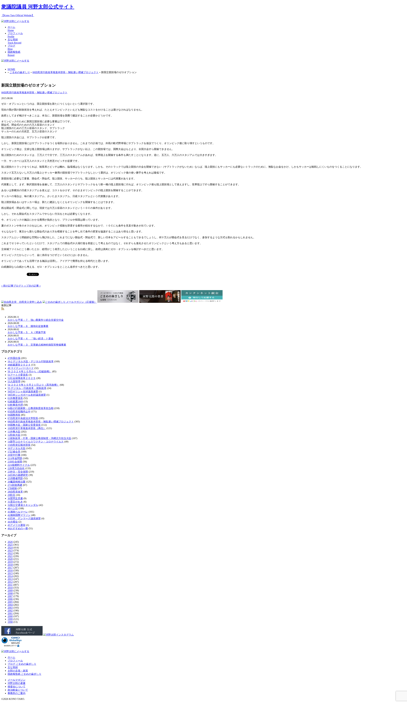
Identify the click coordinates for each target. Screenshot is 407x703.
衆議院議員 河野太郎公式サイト (37, 7)
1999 (10, 619)
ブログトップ (21, 285)
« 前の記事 (7, 285)
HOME (11, 69)
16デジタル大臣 (16, 448)
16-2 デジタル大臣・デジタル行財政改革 (31, 361)
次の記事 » (35, 285)
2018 (10, 564)
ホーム (11, 657)
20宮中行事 (14, 455)
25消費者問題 (15, 478)
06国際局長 (14, 415)
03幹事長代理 (15, 405)
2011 (10, 584)
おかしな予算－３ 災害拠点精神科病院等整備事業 (37, 344)
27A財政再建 (15, 485)
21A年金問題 (15, 458)
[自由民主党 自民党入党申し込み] (21, 302)
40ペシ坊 (13, 508)
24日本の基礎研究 (18, 475)
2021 (10, 556)
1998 (10, 622)
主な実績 (13, 667)
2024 (10, 547)
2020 (10, 559)
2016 (10, 570)
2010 (10, 587)
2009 (10, 590)
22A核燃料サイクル (19, 465)
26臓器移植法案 (16, 481)
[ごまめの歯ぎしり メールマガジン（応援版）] (70, 302)
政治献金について (18, 690)
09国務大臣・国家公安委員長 (24, 425)
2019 (10, 561)
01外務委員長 (15, 398)
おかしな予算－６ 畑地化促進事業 (28, 326)
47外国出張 (14, 358)
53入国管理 (14, 381)
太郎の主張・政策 (18, 670)
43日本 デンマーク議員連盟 (24, 518)
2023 (10, 550)
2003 (10, 607)
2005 (10, 602)
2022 (10, 553)
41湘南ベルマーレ (18, 511)
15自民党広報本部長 (19, 445)
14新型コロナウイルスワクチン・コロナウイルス (36, 441)
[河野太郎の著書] (160, 302)
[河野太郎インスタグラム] (58, 634)
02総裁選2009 (15, 401)
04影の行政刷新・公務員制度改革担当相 (30, 408)
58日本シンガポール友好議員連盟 (27, 394)
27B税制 (12, 488)
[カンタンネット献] (202, 302)
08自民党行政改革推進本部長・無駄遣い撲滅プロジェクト (65, 72)
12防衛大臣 (14, 435)
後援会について (16, 686)
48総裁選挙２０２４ (19, 364)
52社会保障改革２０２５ (22, 378)
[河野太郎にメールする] (15, 21)
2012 (10, 582)
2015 (10, 573)
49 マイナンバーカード (21, 368)
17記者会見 (14, 451)
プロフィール (15, 660)
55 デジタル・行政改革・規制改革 (27, 388)
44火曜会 (13, 521)
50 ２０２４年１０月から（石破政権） (30, 371)
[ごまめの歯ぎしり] (2, 309)
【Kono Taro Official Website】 (17, 15)
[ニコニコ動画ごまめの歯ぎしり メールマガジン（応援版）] (118, 302)
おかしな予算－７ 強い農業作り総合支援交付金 (36, 320)
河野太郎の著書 (16, 683)
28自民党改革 (15, 491)
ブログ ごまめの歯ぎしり (22, 664)
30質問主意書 (15, 498)
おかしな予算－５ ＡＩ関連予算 (27, 332)
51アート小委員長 (18, 374)
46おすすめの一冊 (18, 528)
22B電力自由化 (16, 468)
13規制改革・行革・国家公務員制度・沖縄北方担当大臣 (39, 438)
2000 (10, 616)
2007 (10, 596)
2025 (10, 544)
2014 (10, 576)
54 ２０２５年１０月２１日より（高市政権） (33, 384)
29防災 (11, 495)
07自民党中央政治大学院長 (23, 418)
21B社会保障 (15, 461)
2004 (10, 604)
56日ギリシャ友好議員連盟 (23, 391)
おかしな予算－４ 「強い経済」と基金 (30, 338)
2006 (10, 599)
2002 (10, 610)
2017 (10, 567)
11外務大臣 (14, 431)
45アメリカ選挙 (16, 525)
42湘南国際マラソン (19, 515)
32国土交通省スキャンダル (23, 505)
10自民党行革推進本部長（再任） (27, 428)
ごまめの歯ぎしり (20, 72)
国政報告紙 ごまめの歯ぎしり (24, 674)
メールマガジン (16, 680)
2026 (10, 541)
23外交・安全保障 (18, 471)
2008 (10, 593)
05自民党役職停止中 (19, 411)
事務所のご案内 (16, 693)
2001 (10, 613)
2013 (10, 579)
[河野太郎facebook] (22, 634)
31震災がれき (15, 501)
